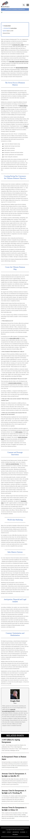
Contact (9, 832)
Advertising (15, 832)
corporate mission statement (15, 383)
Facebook (22, 832)
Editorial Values (6, 33)
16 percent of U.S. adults (18, 44)
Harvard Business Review (22, 67)
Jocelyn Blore (14, 28)
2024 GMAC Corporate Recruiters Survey (18, 61)
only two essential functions (12, 464)
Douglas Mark (7, 25)
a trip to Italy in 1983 (14, 338)
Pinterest (15, 834)
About (4, 832)
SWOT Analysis (18, 432)
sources (26, 126)
